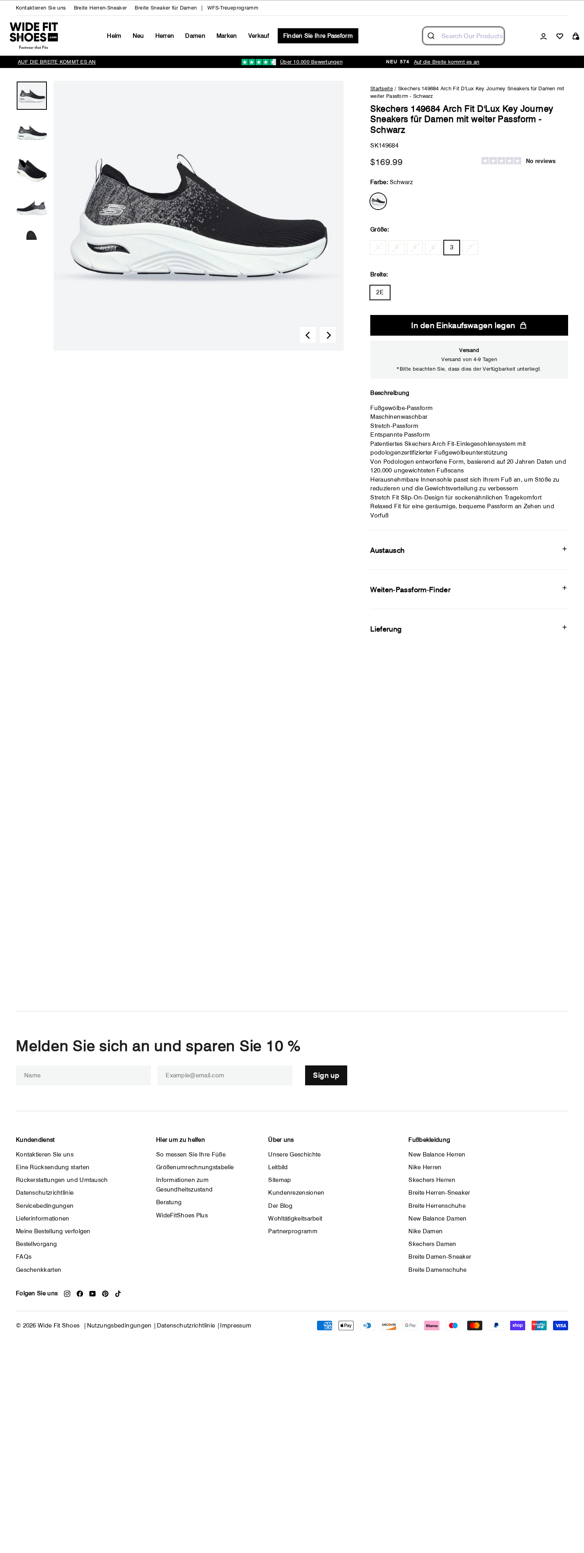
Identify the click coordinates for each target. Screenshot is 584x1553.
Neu (138, 35)
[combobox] (463, 36)
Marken (227, 35)
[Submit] (432, 36)
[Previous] (308, 335)
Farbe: (391, 182)
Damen (195, 35)
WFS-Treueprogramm (232, 8)
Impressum (235, 1325)
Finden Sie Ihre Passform (318, 35)
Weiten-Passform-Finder (410, 589)
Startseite (381, 88)
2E (380, 292)
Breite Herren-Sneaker (100, 8)
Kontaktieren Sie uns (41, 8)
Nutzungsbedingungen (119, 1325)
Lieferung (386, 629)
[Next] (328, 335)
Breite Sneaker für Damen (166, 8)
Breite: (379, 274)
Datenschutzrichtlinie (186, 1325)
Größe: (379, 229)
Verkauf (258, 35)
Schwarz (378, 201)
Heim (114, 35)
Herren (164, 35)
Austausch (387, 550)
